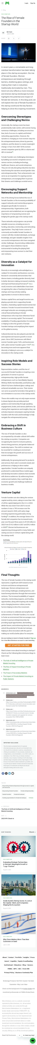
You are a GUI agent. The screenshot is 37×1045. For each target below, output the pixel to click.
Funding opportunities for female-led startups (14, 798)
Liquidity (13, 961)
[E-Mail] (12, 773)
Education (17, 965)
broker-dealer (27, 989)
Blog (4, 10)
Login (26, 3)
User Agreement (23, 1016)
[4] (7, 516)
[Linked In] (9, 773)
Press (32, 957)
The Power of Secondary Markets (15, 673)
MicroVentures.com (8, 1001)
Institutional (8, 965)
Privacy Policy (9, 972)
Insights (26, 957)
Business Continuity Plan (24, 972)
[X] (6, 773)
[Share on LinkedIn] (9, 38)
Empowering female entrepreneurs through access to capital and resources (18, 786)
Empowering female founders (10, 791)
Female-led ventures (19, 794)
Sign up (33, 638)
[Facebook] (3, 773)
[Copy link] (19, 38)
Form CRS (26, 969)
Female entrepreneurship (27, 791)
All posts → (32, 832)
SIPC (15, 969)
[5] (7, 527)
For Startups (5, 14)
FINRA (10, 969)
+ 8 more (31, 798)
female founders (6, 794)
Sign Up (32, 3)
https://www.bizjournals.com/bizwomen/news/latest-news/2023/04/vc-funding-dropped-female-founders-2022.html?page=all (20, 724)
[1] (12, 152)
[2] (27, 283)
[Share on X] (14, 38)
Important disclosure (11, 743)
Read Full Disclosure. (9, 1035)
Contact (11, 957)
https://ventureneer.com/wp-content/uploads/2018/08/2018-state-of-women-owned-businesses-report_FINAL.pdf (20, 695)
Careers (30, 965)
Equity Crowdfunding (25, 961)
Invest (6, 961)
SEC (19, 969)
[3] (30, 344)
